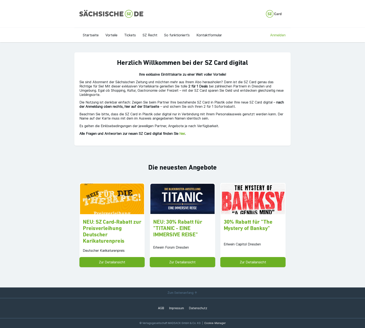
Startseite (91, 35)
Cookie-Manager (215, 323)
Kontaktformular (209, 35)
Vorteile (111, 35)
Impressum (176, 308)
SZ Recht (150, 35)
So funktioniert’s (177, 35)
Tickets (130, 35)
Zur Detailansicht (112, 262)
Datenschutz (198, 308)
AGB (161, 308)
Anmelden (278, 35)
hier (182, 133)
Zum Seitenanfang (180, 292)
